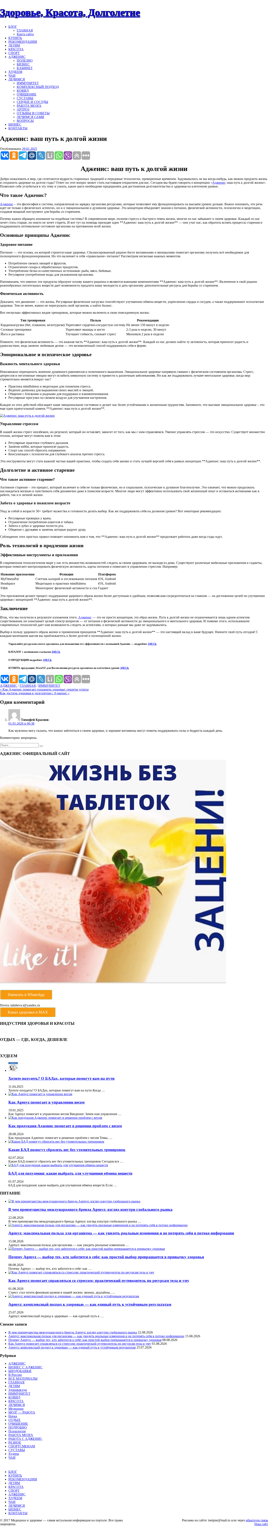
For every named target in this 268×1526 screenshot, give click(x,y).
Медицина (15, 1408)
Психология (17, 1431)
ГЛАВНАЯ (25, 30)
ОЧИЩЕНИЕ (26, 94)
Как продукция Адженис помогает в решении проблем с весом (65, 1126)
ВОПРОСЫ (25, 120)
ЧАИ (11, 75)
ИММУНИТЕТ (28, 83)
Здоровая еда (17, 1390)
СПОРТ (14, 53)
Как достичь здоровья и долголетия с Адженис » (35, 693)
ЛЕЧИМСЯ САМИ (30, 117)
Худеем (13, 1454)
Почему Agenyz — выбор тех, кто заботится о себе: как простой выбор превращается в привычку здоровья (106, 1257)
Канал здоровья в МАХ (28, 1012)
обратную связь (257, 1520)
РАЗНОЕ (14, 1442)
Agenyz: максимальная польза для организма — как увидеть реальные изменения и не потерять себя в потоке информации (121, 1233)
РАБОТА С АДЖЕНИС (25, 1439)
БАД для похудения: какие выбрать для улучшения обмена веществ (70, 1173)
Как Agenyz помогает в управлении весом (46, 1102)
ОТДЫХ (14, 1420)
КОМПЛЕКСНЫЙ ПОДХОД (38, 87)
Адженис (218, 182)
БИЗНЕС (23, 64)
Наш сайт (261, 1524)
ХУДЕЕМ (15, 72)
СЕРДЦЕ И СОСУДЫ (32, 102)
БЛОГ (12, 26)
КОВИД (23, 90)
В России (15, 1375)
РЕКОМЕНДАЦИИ (22, 41)
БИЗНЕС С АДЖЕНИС (25, 1367)
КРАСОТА (16, 49)
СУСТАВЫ (25, 98)
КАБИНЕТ (25, 68)
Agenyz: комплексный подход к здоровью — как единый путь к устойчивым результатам (89, 1304)
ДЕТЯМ (14, 45)
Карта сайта (25, 34)
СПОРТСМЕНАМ (21, 1446)
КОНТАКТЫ (17, 128)
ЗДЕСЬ (152, 643)
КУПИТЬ (15, 38)
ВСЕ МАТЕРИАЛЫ (22, 1378)
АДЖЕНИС (17, 57)
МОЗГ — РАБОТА (21, 1412)
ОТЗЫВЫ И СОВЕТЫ (33, 113)
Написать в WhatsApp (26, 994)
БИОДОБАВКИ (19, 1371)
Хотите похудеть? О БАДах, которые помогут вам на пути (61, 1078)
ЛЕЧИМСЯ (16, 79)
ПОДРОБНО (17, 1427)
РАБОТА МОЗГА (29, 105)
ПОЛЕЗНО (25, 60)
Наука (12, 1416)
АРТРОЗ (23, 109)
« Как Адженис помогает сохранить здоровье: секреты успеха (44, 689)
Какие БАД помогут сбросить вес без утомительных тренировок (66, 1149)
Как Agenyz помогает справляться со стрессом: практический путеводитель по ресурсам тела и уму (98, 1280)
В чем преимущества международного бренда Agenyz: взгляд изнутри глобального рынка (90, 1209)
